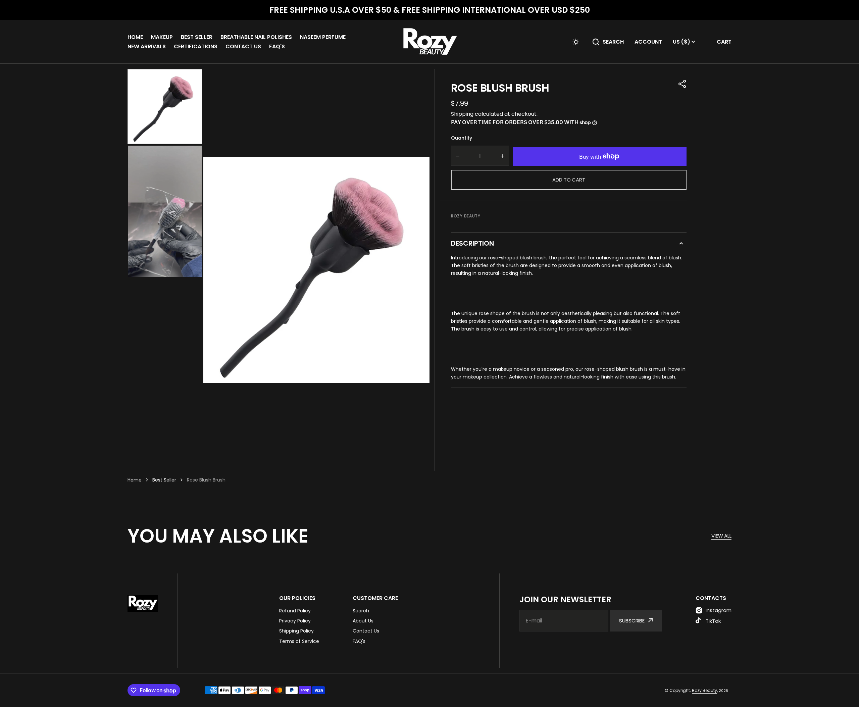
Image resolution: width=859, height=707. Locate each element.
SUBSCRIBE (632, 620)
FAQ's (277, 46)
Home (135, 37)
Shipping (462, 114)
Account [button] (648, 42)
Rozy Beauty (704, 690)
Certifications (195, 46)
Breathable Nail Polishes (256, 37)
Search (613, 42)
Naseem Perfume (323, 37)
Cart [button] (724, 42)
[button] (575, 42)
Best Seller (196, 37)
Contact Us (243, 46)
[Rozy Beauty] (429, 42)
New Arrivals (147, 46)
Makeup (162, 37)
